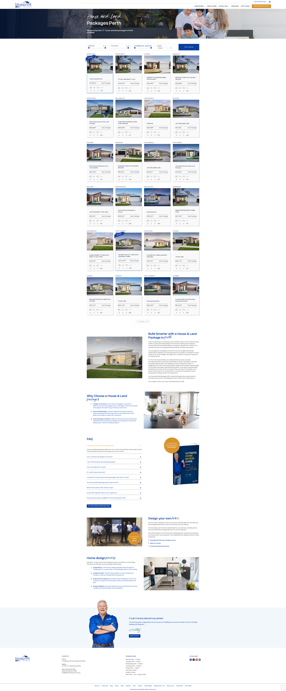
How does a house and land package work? (100, 445)
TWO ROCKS (148, 231)
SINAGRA (118, 276)
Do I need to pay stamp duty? (96, 472)
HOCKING (90, 142)
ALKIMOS (176, 276)
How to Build (188, 685)
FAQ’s (134, 685)
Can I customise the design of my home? (100, 457)
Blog (111, 685)
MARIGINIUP (177, 187)
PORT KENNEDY (120, 231)
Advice (117, 685)
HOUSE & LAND (223, 6)
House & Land (170, 685)
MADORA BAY (148, 187)
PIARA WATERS (120, 187)
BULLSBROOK (120, 98)
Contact (140, 685)
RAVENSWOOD (92, 231)
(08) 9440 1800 (70, 669)
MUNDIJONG (91, 54)
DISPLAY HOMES (212, 6)
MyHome (128, 685)
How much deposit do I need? (96, 467)
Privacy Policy (152, 689)
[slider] (89, 47)
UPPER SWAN (119, 54)
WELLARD (90, 187)
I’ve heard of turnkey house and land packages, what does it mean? (108, 477)
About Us (97, 685)
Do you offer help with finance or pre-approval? (102, 493)
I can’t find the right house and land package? (101, 462)
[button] (114, 446)
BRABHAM (176, 54)
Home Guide (179, 685)
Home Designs (148, 685)
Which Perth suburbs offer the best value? (100, 487)
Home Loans (105, 685)
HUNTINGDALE (149, 98)
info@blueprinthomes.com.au (71, 672)
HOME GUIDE (235, 6)
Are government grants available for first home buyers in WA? (106, 498)
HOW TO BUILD (245, 6)
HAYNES (147, 54)
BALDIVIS (176, 98)
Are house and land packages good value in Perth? (102, 482)
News (122, 685)
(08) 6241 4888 (72, 671)
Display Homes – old (159, 685)
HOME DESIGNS (199, 6)
